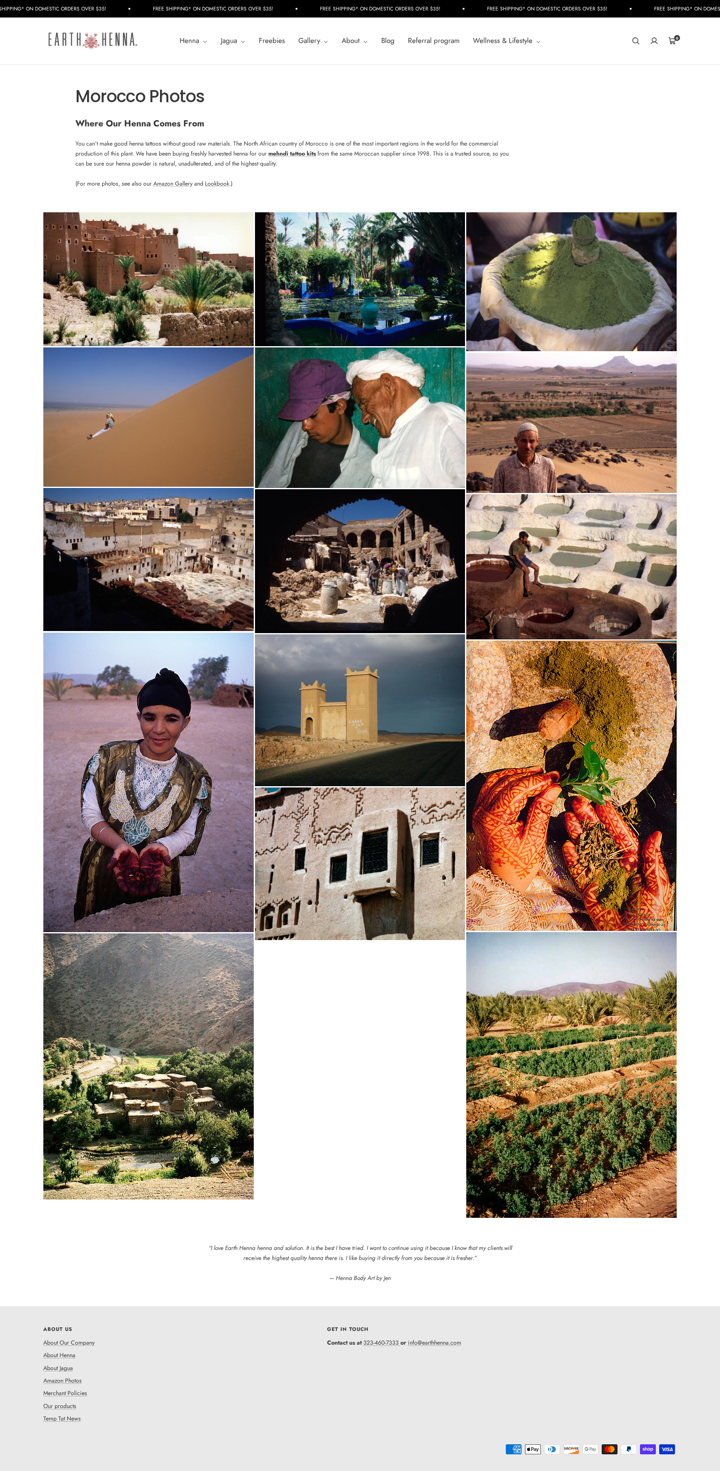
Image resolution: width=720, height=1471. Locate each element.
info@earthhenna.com (434, 1342)
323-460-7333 (381, 1342)
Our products (59, 1406)
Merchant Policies (65, 1393)
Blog (388, 41)
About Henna (59, 1355)
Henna (190, 41)
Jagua (230, 41)
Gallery (310, 41)
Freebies (272, 41)
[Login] (654, 41)
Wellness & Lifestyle (504, 41)
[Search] (636, 41)
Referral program (434, 41)
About (352, 41)
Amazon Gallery (172, 183)
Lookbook (217, 183)
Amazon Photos (62, 1380)
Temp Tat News (62, 1418)
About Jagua (58, 1368)
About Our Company (69, 1342)
